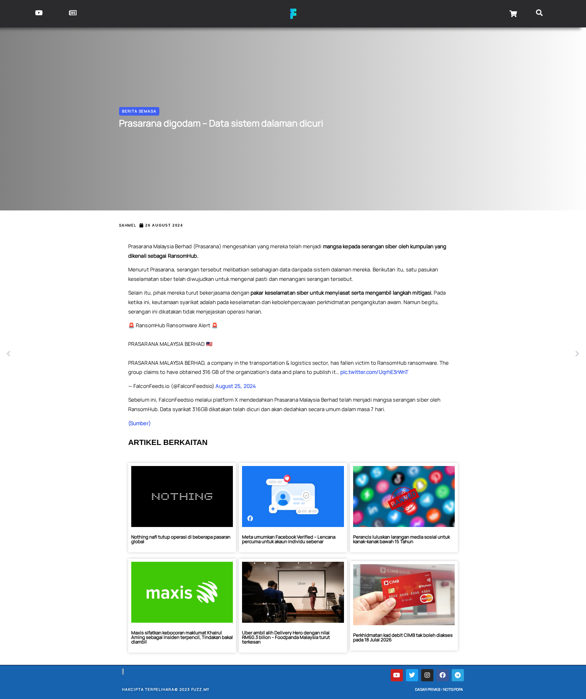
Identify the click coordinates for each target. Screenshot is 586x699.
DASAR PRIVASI (427, 689)
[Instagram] (427, 675)
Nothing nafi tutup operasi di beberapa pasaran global (180, 539)
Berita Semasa (139, 111)
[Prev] (149, 354)
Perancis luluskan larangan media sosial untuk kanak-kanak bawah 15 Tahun (401, 539)
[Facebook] (442, 675)
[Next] (436, 354)
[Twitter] (412, 675)
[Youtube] (397, 675)
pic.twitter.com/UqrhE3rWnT (374, 371)
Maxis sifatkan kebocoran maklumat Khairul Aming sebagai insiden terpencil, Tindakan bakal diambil (182, 637)
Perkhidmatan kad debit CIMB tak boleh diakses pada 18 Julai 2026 (403, 637)
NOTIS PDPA (453, 689)
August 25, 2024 (235, 385)
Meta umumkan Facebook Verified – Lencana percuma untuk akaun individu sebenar (288, 539)
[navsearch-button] (539, 14)
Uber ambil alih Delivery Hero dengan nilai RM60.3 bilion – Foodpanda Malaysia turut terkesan (286, 637)
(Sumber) (139, 423)
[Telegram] (458, 675)
